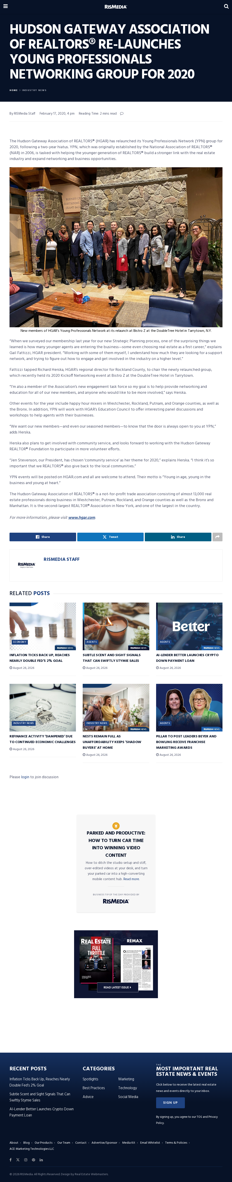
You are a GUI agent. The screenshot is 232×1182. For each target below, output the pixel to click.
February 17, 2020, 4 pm (57, 113)
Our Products (43, 1142)
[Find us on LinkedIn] (41, 1160)
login (25, 777)
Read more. (131, 879)
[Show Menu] (5, 7)
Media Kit (128, 1142)
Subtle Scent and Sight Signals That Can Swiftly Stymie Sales (111, 658)
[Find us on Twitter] (18, 1160)
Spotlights (90, 1079)
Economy (19, 642)
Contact (81, 1142)
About (14, 1142)
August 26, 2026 (23, 668)
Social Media (128, 1097)
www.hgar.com (81, 518)
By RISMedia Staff (22, 113)
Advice (88, 1097)
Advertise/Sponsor (104, 1142)
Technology (127, 1088)
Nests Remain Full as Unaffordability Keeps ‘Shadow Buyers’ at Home (112, 742)
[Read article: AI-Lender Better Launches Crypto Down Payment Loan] (189, 626)
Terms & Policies (176, 1142)
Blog (26, 1142)
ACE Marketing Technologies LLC (32, 1149)
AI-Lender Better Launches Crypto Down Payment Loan (187, 658)
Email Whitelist (150, 1142)
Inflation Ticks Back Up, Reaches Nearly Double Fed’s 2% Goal (40, 658)
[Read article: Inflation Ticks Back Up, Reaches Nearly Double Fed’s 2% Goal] (43, 626)
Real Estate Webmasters (91, 1174)
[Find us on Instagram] (25, 1160)
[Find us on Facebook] (11, 1160)
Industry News (34, 90)
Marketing (126, 1079)
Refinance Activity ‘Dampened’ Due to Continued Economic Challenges (43, 739)
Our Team (63, 1142)
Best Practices (94, 1088)
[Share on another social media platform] (217, 537)
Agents (92, 642)
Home (14, 90)
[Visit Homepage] (116, 6)
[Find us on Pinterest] (33, 1160)
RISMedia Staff (62, 559)
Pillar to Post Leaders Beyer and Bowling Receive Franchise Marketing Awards (186, 742)
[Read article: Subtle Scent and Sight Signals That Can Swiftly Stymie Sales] (116, 626)
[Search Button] (226, 7)
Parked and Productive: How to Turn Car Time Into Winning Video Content (116, 844)
